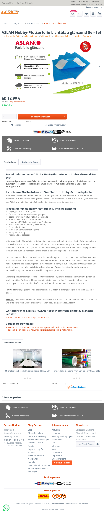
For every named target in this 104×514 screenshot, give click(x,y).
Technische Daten (30, 162)
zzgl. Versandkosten (17, 102)
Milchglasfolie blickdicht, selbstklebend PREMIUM (27, 371)
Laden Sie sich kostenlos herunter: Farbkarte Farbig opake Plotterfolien (40, 330)
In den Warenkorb (40, 116)
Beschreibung (10, 162)
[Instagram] (72, 14)
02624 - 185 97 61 (14, 439)
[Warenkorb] (99, 14)
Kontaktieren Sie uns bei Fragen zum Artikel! (28, 317)
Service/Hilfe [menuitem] (94, 7)
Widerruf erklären (62, 462)
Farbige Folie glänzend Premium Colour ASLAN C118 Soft (76, 372)
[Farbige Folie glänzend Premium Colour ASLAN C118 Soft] (76, 358)
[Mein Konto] (93, 14)
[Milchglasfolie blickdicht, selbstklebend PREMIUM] (27, 358)
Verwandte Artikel (12, 342)
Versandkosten (58, 503)
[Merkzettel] (86, 14)
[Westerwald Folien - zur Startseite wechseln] (10, 12)
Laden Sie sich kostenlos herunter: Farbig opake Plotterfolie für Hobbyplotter (43, 327)
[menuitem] (72, 14)
